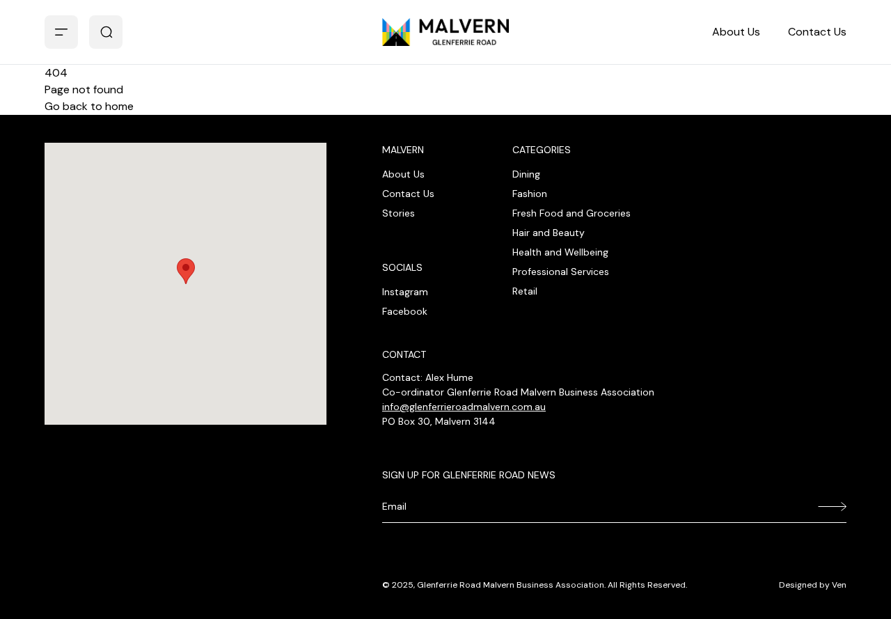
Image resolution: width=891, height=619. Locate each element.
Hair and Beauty (548, 232)
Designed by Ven (812, 584)
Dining (526, 174)
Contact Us (817, 31)
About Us (736, 31)
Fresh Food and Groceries (571, 213)
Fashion (529, 193)
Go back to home (89, 106)
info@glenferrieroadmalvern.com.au (464, 406)
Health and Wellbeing (560, 252)
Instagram (405, 291)
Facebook (404, 311)
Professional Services (560, 271)
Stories (398, 213)
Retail (524, 291)
